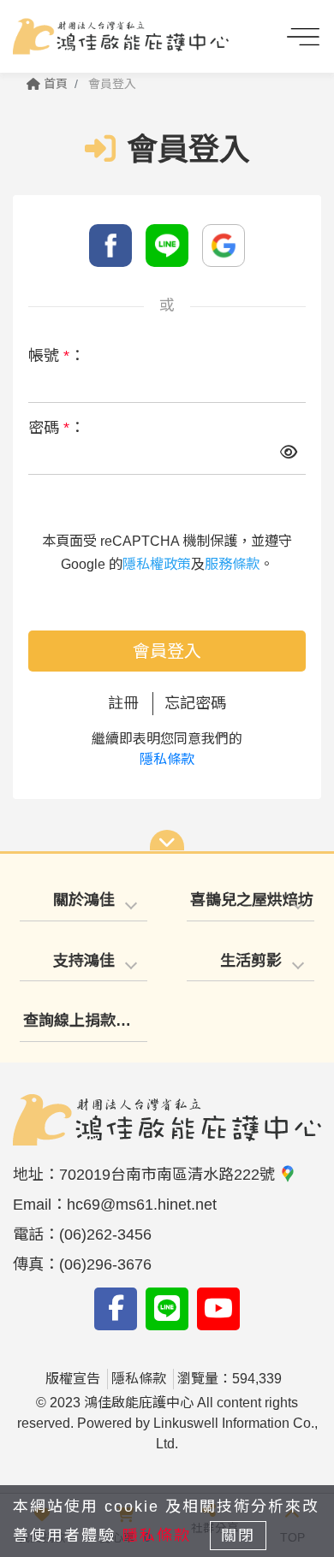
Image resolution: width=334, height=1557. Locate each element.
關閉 (238, 1535)
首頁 (54, 84)
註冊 (123, 703)
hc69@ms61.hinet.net (142, 1204)
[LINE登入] (167, 245)
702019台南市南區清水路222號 (169, 1174)
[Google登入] (223, 245)
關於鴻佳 (84, 900)
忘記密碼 (195, 703)
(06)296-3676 (105, 1264)
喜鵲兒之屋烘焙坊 (250, 900)
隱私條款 (167, 759)
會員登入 (167, 651)
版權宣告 (72, 1378)
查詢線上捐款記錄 (84, 1020)
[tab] (83, 901)
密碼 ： (56, 427)
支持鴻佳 (84, 960)
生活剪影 (251, 960)
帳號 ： (56, 355)
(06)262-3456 (105, 1234)
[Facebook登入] (110, 245)
